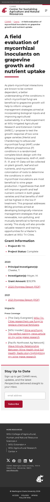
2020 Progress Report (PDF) (24, 286)
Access (15, 495)
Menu (46, 10)
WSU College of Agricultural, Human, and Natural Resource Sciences (22, 437)
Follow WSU (25, 498)
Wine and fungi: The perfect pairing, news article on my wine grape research (26, 334)
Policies (25, 495)
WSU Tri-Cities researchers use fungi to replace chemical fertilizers (26, 321)
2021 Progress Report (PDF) (24, 300)
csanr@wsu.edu (12, 470)
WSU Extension (16, 444)
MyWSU (35, 495)
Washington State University (16, 2)
